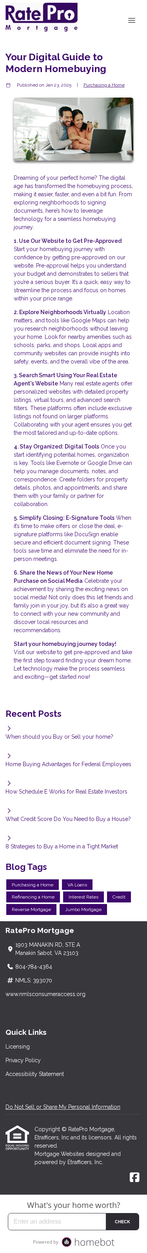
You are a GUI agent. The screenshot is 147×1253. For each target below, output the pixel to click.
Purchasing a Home (104, 85)
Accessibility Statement (34, 1074)
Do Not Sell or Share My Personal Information (62, 1107)
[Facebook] (135, 1178)
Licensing (17, 1046)
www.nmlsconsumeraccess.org (45, 994)
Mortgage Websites (60, 1154)
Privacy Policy (23, 1060)
